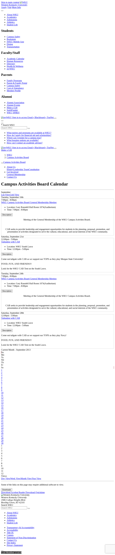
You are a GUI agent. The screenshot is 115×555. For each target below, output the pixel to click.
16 (2, 408)
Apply (4, 7)
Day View (5, 478)
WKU (9, 155)
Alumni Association (15, 102)
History (10, 169)
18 (2, 413)
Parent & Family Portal (17, 83)
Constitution (34, 169)
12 (2, 398)
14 (2, 403)
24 (2, 428)
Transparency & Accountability (20, 527)
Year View (36, 478)
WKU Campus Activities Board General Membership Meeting (29, 202)
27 (2, 435)
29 (2, 440)
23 (2, 425)
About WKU (12, 14)
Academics (12, 17)
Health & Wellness (15, 66)
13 (2, 400)
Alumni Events (13, 105)
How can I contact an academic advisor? (24, 143)
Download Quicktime (35, 492)
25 (2, 430)
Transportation (13, 47)
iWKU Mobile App (15, 42)
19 (2, 415)
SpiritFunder (12, 110)
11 (2, 395)
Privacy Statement (15, 545)
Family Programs (14, 80)
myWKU (11, 69)
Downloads (6, 490)
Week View (15, 478)
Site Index (11, 543)
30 (2, 443)
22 (2, 423)
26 (2, 433)
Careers (10, 535)
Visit (9, 7)
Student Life (12, 25)
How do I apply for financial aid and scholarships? (29, 135)
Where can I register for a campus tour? (24, 138)
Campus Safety (13, 36)
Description (7, 215)
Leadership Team (21, 169)
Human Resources (15, 61)
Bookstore (11, 39)
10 (2, 393)
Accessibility (12, 530)
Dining (10, 44)
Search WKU (8, 125)
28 (2, 438)
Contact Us (12, 177)
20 (2, 418)
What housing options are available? (23, 140)
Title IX (10, 532)
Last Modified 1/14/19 (11, 552)
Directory (11, 64)
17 (2, 410)
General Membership (16, 174)
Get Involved (12, 172)
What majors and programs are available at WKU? (29, 133)
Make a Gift (12, 107)
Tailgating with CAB (10, 242)
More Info (16, 7)
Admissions (12, 20)
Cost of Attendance (15, 88)
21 (2, 420)
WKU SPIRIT (13, 112)
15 (2, 405)
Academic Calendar (15, 58)
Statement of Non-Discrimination (21, 537)
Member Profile (14, 90)
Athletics (11, 22)
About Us (11, 167)
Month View (26, 478)
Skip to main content (10, 2)
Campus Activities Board (18, 157)
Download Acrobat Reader (13, 492)
